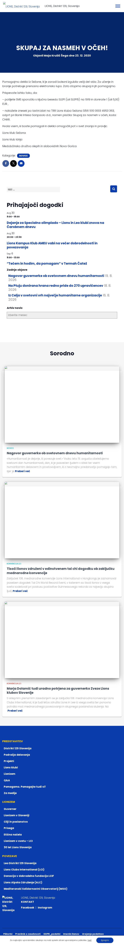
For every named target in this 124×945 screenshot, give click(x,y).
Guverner (10, 809)
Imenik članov (71, 933)
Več (89, 940)
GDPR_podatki (51, 933)
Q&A (7, 780)
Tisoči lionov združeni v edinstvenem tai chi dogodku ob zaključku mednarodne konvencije (60, 570)
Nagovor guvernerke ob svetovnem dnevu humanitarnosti (56, 276)
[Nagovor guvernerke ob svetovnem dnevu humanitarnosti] (62, 404)
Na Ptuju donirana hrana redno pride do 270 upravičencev (55, 285)
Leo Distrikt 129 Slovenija (20, 863)
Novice (23, 155)
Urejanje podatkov (93, 933)
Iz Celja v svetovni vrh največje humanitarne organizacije (55, 295)
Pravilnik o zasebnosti (28, 933)
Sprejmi (105, 940)
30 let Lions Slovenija (18, 847)
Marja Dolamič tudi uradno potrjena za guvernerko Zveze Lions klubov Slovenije (58, 690)
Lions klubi (11, 767)
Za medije (10, 793)
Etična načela (13, 834)
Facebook (28, 907)
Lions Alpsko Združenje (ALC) (23, 882)
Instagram (45, 907)
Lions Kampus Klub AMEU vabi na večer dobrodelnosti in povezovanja (52, 245)
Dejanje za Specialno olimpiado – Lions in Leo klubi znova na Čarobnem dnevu (55, 225)
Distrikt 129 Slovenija (17, 748)
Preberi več (22, 471)
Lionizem (9, 774)
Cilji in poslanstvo (16, 822)
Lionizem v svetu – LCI (18, 841)
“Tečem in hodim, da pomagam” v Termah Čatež (47, 263)
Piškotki (7, 933)
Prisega (9, 828)
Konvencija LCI (14, 563)
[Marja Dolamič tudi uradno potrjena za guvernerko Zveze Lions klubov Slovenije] (62, 639)
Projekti (9, 761)
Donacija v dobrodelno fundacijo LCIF (29, 876)
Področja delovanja (17, 755)
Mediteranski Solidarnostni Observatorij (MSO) (35, 889)
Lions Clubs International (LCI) (24, 869)
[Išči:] (58, 192)
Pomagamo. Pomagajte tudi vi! (25, 787)
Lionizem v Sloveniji (16, 815)
